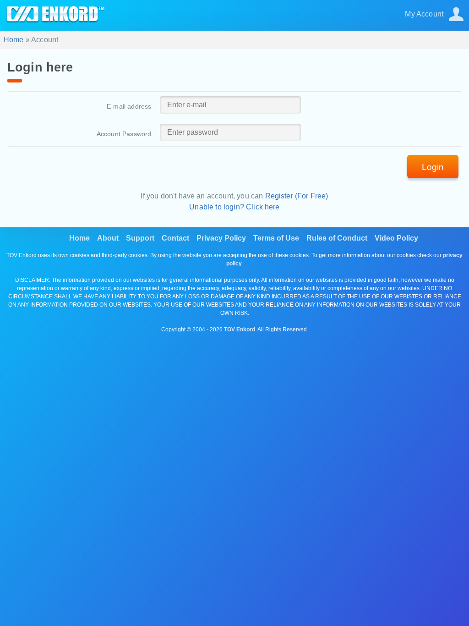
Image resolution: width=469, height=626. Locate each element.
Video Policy (396, 238)
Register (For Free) (296, 196)
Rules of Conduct (336, 238)
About (108, 238)
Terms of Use (276, 238)
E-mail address (129, 106)
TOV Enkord (239, 329)
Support (140, 238)
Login (433, 167)
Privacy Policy (221, 238)
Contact (175, 238)
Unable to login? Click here (234, 207)
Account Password (124, 133)
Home (14, 40)
